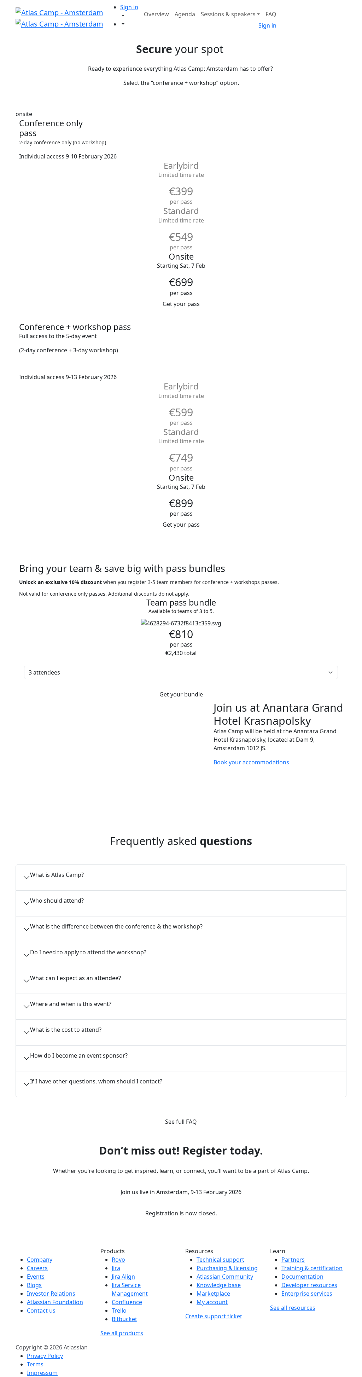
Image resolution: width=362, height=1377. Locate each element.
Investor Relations (51, 1293)
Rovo (118, 1259)
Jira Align (123, 1276)
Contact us (41, 1310)
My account (212, 1302)
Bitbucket (124, 1319)
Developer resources (309, 1285)
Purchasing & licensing (227, 1268)
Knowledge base (219, 1285)
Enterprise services (306, 1293)
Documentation (302, 1276)
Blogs (34, 1285)
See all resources (292, 1308)
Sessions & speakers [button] (228, 14)
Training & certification (312, 1268)
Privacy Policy (45, 1356)
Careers (37, 1268)
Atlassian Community (225, 1276)
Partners (293, 1259)
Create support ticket (213, 1316)
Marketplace (213, 1293)
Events (36, 1276)
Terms (35, 1364)
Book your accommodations (251, 762)
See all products (121, 1333)
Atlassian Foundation (55, 1302)
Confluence (127, 1302)
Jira (116, 1268)
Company (39, 1259)
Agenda (185, 14)
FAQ (270, 14)
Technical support (220, 1259)
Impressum (42, 1373)
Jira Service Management (130, 1289)
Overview (156, 14)
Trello (119, 1310)
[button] (130, 7)
